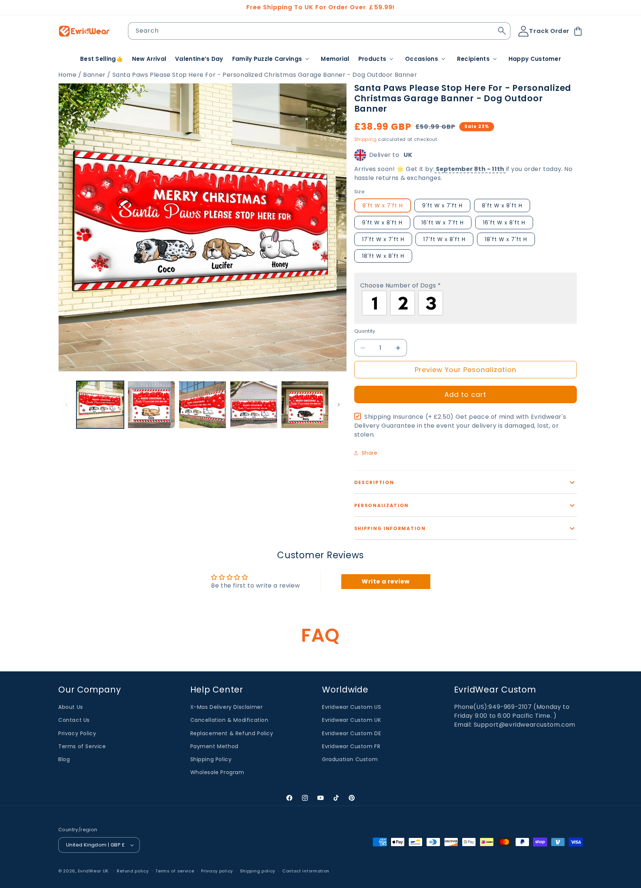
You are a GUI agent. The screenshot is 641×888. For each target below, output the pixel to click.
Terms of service (174, 871)
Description (374, 482)
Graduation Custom (350, 759)
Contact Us (74, 720)
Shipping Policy (211, 759)
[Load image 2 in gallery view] (151, 404)
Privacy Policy (77, 733)
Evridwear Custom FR (351, 746)
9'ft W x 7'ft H (442, 205)
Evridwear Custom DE (351, 733)
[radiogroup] (465, 303)
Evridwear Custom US (351, 707)
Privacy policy (217, 871)
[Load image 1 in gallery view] (100, 404)
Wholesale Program (217, 772)
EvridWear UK (93, 871)
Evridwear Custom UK (351, 720)
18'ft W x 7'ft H (506, 239)
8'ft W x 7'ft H (382, 205)
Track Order (549, 31)
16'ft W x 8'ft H (504, 222)
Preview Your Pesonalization (465, 369)
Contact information (305, 871)
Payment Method (214, 746)
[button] (272, 59)
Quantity (364, 331)
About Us (70, 707)
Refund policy (132, 871)
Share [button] (370, 453)
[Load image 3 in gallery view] (202, 404)
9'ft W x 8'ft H (382, 222)
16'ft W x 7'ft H (442, 222)
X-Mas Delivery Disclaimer (226, 707)
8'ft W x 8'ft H (502, 205)
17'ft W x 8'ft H (444, 239)
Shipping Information (390, 528)
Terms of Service (82, 746)
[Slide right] (339, 405)
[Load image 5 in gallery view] (305, 404)
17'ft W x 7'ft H (383, 239)
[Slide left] (66, 405)
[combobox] (319, 31)
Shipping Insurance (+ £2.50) (460, 425)
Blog (64, 759)
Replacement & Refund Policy (231, 733)
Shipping (365, 139)
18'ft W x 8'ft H (383, 256)
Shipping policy (258, 871)
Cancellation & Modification (229, 720)
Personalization (381, 505)
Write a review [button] (386, 581)
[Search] (502, 31)
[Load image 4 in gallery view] (253, 404)
